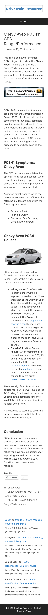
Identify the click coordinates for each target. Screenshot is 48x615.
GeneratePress (24, 611)
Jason (8, 520)
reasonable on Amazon (23, 379)
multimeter (29, 369)
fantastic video (19, 365)
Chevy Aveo (14, 487)
